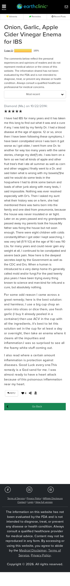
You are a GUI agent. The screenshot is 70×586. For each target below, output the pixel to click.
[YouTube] (29, 489)
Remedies (36, 16)
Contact (22, 502)
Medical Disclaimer (33, 550)
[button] (7, 7)
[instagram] (51, 489)
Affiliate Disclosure (53, 498)
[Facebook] (8, 489)
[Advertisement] (35, 447)
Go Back (37, 406)
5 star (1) (8, 50)
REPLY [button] (13, 393)
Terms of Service (16, 498)
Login (30, 502)
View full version (44, 502)
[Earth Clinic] (32, 6)
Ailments (13, 16)
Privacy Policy (34, 498)
